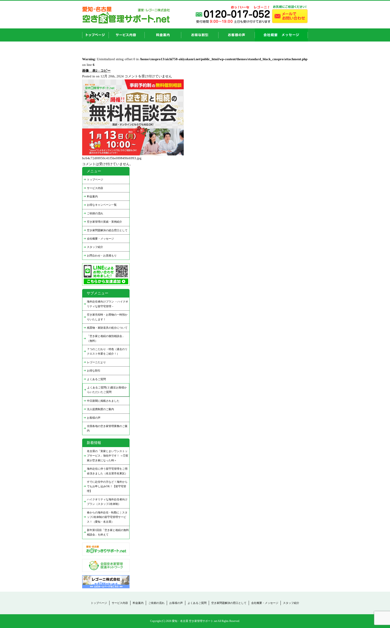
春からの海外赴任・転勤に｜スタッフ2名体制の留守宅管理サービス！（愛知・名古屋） (107, 517)
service (127, 35)
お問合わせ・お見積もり (102, 255)
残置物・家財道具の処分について (107, 327)
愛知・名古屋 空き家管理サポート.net (194, 621)
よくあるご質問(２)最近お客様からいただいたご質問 (107, 390)
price (163, 35)
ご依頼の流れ (95, 213)
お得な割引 (93, 370)
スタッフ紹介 (95, 247)
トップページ (95, 179)
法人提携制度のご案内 (100, 409)
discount (199, 35)
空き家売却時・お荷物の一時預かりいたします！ (107, 317)
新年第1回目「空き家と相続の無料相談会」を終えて (108, 532)
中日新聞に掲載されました (103, 400)
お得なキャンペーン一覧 (102, 204)
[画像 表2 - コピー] (133, 154)
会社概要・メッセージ (100, 238)
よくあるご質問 (96, 379)
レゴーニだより (96, 362)
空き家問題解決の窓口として (228, 603)
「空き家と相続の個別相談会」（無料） (106, 338)
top (95, 35)
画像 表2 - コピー (96, 70)
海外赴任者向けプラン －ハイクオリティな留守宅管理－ (107, 304)
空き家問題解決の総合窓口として (107, 230)
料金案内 (92, 196)
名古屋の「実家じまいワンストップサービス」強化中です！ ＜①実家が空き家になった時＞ (107, 456)
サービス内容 (95, 188)
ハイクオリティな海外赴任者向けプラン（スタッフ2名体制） (107, 502)
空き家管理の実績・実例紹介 (104, 221)
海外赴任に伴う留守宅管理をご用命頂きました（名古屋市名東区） (107, 471)
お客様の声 (236, 35)
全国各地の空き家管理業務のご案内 (107, 428)
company (281, 35)
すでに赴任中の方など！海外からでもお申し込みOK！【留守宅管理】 (107, 486)
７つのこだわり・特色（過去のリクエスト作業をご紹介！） (107, 351)
